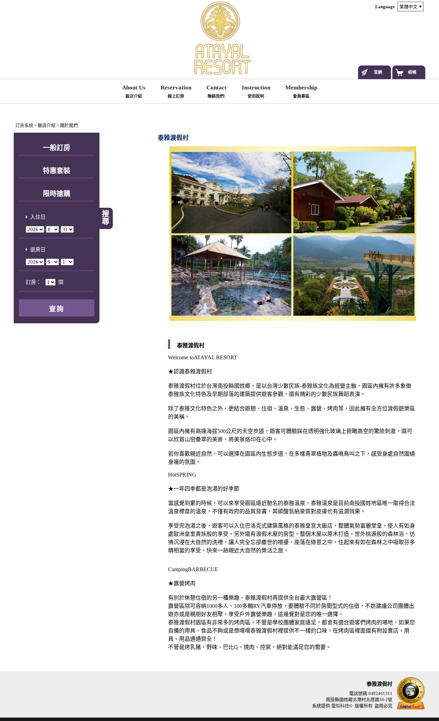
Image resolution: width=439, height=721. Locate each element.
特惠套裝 (56, 171)
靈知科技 (340, 705)
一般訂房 (56, 148)
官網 (378, 72)
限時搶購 (56, 193)
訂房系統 (24, 125)
